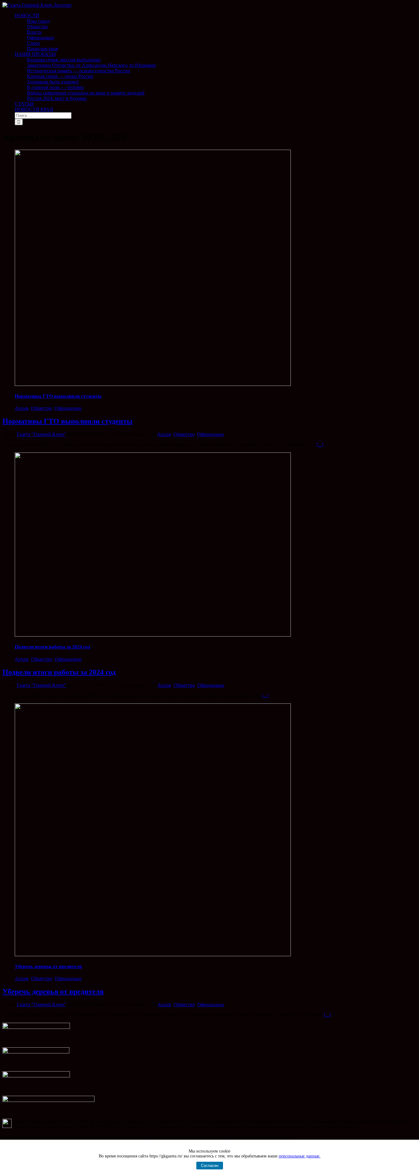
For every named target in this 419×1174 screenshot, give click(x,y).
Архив (22, 408)
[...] (320, 444)
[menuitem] (216, 32)
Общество (41, 408)
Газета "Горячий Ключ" (41, 434)
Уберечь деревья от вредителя (48, 966)
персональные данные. (300, 1156)
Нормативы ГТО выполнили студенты (58, 396)
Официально (68, 408)
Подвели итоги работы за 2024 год (52, 646)
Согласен (209, 1165)
